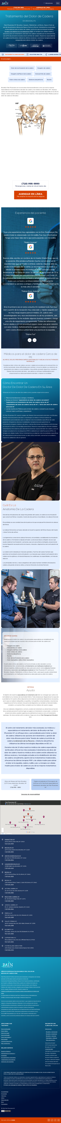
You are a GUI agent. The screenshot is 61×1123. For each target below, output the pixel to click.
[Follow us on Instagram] (49, 1120)
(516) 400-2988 (9, 917)
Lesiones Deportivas (6, 1041)
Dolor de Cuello (5, 1033)
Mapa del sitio (4, 1100)
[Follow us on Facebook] (52, 1120)
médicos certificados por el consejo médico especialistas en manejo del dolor (20, 992)
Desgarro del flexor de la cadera (21, 74)
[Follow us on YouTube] (58, 1120)
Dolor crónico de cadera (17, 79)
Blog (2, 1102)
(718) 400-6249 (9, 868)
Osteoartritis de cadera (42, 74)
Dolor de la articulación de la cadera (22, 68)
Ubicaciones (49, 3)
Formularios (4, 1104)
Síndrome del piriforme (36, 79)
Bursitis (49, 79)
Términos (3, 1095)
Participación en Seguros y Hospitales (8, 1054)
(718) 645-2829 (9, 876)
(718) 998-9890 (18, 8)
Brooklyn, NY (9, 847)
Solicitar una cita (36, 54)
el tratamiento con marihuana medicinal (37, 666)
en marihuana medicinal (26, 670)
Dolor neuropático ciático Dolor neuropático (20, 660)
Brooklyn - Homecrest (51, 1031)
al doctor (47, 668)
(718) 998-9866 (9, 909)
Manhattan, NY (10, 839)
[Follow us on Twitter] (55, 1120)
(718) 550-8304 (9, 860)
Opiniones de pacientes (7, 1061)
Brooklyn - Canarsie (51, 1036)
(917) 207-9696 (9, 933)
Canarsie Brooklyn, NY (12, 864)
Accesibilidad (4, 1091)
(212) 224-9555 (9, 843)
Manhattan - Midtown (51, 1038)
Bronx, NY (8, 872)
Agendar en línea (43, 8)
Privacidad (4, 1093)
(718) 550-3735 (9, 950)
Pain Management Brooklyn (49, 715)
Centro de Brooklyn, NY (13, 856)
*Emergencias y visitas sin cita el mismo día (30, 184)
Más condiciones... (6, 1043)
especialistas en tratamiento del (27, 695)
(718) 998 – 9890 (15, 787)
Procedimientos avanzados (8, 1057)
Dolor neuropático (6, 1037)
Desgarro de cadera (43, 68)
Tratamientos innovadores (14, 54)
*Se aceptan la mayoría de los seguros (30, 195)
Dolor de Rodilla (5, 1035)
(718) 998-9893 (9, 901)
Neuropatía (4, 1039)
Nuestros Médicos (6, 1051)
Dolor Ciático (4, 1031)
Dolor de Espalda (5, 1029)
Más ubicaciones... (50, 1040)
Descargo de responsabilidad (30, 794)
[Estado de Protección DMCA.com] (6, 1111)
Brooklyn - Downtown (51, 1034)
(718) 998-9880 (9, 892)
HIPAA (2, 1098)
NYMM (13, 1120)
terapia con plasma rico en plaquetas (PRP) (19, 31)
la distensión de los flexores (23, 741)
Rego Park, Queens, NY (12, 896)
